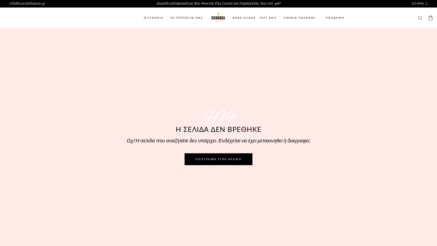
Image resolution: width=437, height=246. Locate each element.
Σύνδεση (418, 3)
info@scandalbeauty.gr (27, 3)
